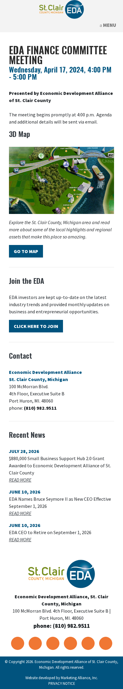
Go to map (26, 251)
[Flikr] (88, 643)
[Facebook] (17, 643)
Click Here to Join (36, 326)
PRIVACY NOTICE (61, 683)
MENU (109, 25)
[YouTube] (52, 643)
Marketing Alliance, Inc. (79, 677)
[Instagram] (105, 643)
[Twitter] (35, 643)
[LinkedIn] (70, 643)
